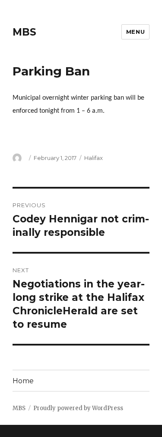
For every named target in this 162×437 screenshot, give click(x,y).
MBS (24, 32)
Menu (135, 31)
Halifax (93, 157)
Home (23, 381)
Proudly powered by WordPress (78, 408)
